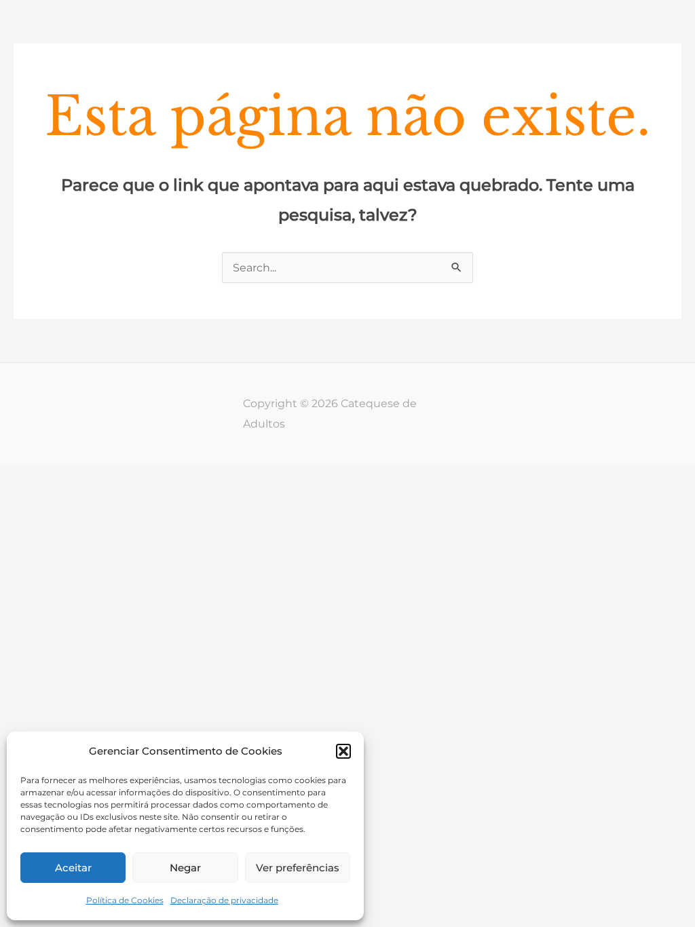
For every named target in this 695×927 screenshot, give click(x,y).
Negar (185, 867)
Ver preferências (297, 867)
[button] (343, 751)
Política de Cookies (125, 900)
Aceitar (73, 867)
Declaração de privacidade (224, 900)
